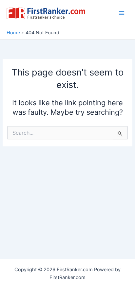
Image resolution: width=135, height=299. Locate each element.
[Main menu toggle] (121, 13)
